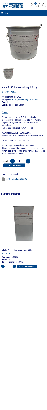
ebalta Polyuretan (16, 99)
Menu (6, 13)
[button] (41, 25)
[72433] (8, 73)
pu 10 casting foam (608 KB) (16, 179)
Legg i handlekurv (14, 165)
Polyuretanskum (31, 99)
